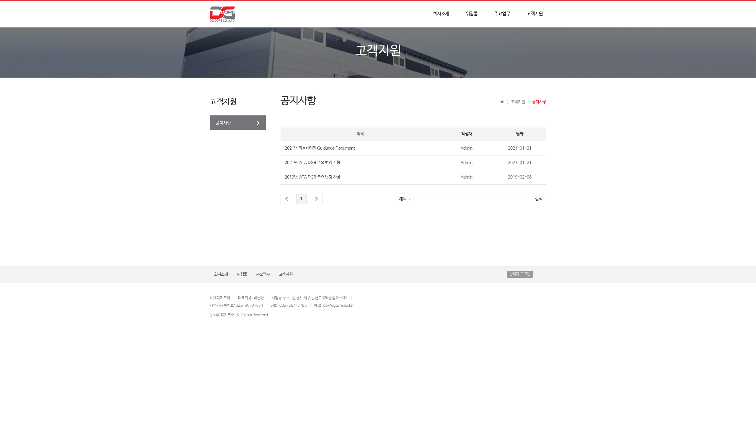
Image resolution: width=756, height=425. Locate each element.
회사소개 (441, 14)
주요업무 (502, 14)
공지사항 (223, 122)
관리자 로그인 (520, 274)
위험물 (472, 14)
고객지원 (534, 14)
